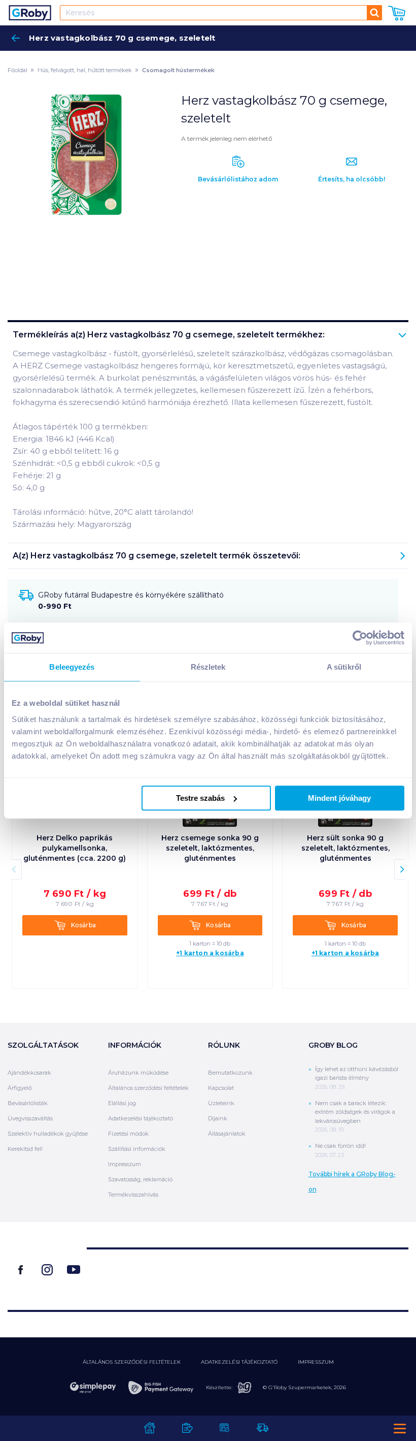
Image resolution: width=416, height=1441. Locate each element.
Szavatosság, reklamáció (140, 1179)
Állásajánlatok (227, 1133)
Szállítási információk (136, 1148)
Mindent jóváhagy (339, 798)
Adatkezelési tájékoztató (140, 1118)
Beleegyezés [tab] (71, 667)
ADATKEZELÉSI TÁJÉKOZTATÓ (239, 1362)
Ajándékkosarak (29, 1072)
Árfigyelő (20, 1087)
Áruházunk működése (138, 1072)
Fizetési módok (128, 1133)
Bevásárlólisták (28, 1103)
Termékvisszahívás (133, 1194)
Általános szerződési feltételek (148, 1087)
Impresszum (124, 1164)
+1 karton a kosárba (210, 953)
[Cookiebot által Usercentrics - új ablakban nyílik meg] (360, 637)
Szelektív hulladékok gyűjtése (48, 1133)
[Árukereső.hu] (248, 1275)
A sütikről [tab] (344, 667)
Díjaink (217, 1118)
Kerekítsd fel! (25, 1148)
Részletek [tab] (208, 667)
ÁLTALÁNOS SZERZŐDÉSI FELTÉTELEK (132, 1362)
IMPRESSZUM (316, 1362)
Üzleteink (221, 1103)
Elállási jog (122, 1103)
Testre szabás (200, 798)
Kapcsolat (221, 1087)
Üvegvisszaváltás (30, 1118)
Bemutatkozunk (230, 1072)
